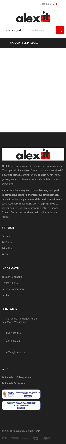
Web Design (22, 431)
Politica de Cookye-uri (14, 383)
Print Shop (7, 248)
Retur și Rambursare (13, 289)
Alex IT (18, 59)
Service (6, 236)
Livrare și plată (10, 283)
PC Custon (7, 242)
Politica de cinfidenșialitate (16, 377)
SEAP (5, 254)
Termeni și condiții (12, 277)
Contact (6, 295)
